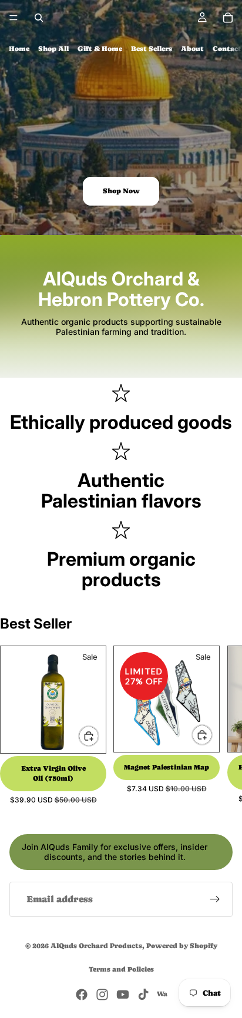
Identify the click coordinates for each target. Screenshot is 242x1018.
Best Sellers (151, 49)
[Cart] (228, 18)
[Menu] (13, 17)
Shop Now (121, 191)
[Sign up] (215, 899)
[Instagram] (102, 994)
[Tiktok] (143, 994)
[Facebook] (82, 994)
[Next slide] (220, 725)
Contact (227, 49)
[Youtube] (123, 994)
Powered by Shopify (181, 946)
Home (19, 49)
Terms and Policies (121, 969)
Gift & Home (100, 49)
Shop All (53, 49)
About (192, 49)
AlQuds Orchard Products (96, 946)
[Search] (39, 18)
